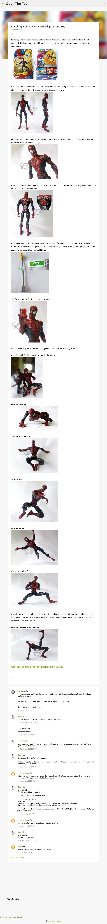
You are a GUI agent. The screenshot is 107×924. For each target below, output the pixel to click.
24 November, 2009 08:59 (26, 814)
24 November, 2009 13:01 (26, 840)
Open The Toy (16, 3)
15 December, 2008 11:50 (26, 767)
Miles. (19, 846)
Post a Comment (17, 857)
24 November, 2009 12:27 (26, 826)
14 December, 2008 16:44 (26, 735)
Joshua (20, 691)
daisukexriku (22, 773)
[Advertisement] (53, 879)
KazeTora (21, 741)
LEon (19, 716)
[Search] (104, 3)
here (73, 809)
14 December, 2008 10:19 (26, 710)
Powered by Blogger (54, 921)
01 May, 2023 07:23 (24, 852)
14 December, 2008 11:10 (26, 722)
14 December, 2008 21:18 (26, 749)
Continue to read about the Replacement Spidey (37, 667)
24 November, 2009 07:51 (26, 781)
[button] (12, 33)
